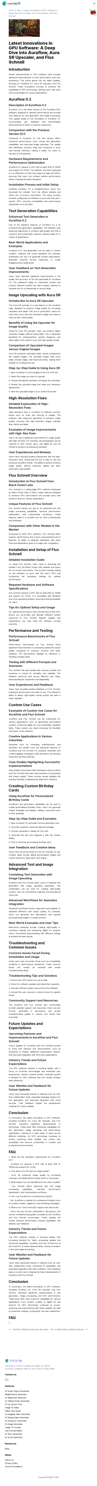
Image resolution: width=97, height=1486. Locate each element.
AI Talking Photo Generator (17, 1401)
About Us (9, 1460)
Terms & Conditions (13, 1466)
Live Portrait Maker (13, 1431)
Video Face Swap (13, 1411)
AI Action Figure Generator (17, 1391)
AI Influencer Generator (16, 1421)
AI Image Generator (14, 1424)
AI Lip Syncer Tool (13, 1404)
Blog (19, 10)
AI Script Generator (14, 1437)
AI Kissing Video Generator (17, 1417)
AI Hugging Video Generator (17, 1414)
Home (11, 10)
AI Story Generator (13, 1434)
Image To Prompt (13, 1427)
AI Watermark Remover (15, 1398)
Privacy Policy (11, 1463)
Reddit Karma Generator (16, 1394)
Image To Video (12, 1407)
